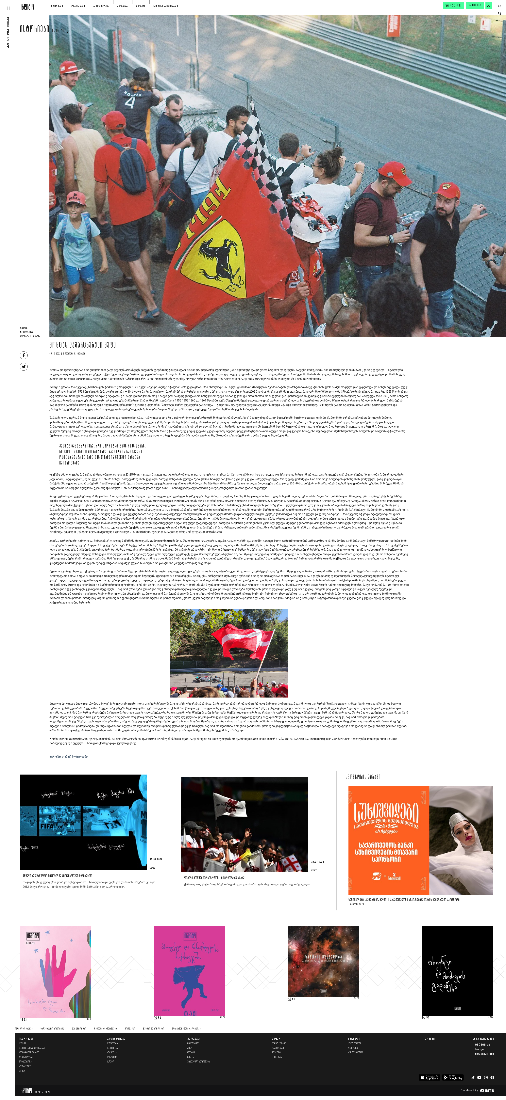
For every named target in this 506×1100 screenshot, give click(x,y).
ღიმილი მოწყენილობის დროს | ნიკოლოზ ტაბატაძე (214, 878)
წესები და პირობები (153, 1028)
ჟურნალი (354, 1039)
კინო (190, 1048)
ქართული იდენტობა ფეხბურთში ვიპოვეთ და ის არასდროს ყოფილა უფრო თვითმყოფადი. (247, 884)
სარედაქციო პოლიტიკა (52, 1028)
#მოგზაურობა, (26, 332)
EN (499, 6)
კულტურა (122, 6)
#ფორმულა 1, (25, 336)
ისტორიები (56, 6)
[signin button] (488, 5)
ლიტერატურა (193, 1043)
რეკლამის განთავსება (105, 1028)
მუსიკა (190, 1057)
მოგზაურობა (25, 1061)
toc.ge (479, 1049)
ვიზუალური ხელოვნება (198, 1061)
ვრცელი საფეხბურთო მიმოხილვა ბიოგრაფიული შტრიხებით (58, 875)
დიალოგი (276, 1052)
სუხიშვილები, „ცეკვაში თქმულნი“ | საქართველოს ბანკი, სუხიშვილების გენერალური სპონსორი (404, 900)
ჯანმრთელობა (26, 1057)
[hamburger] (10, 5)
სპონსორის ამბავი (363, 777)
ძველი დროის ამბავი (29, 1052)
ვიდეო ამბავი (279, 1043)
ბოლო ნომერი (355, 1043)
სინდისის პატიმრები (165, 6)
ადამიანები (78, 6)
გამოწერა (475, 5)
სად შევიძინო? (355, 1052)
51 (293, 999)
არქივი (430, 1039)
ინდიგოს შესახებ (24, 1028)
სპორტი (58, 31)
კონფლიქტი (112, 1057)
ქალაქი (140, 6)
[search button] (499, 13)
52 (159, 1017)
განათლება (112, 1043)
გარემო (110, 1061)
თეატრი (191, 1052)
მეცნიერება (113, 1048)
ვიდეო (276, 1039)
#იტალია (36, 336)
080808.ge (482, 1044)
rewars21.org (484, 1053)
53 (25, 1019)
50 (427, 1017)
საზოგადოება (101, 6)
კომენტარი (277, 1057)
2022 (490, 1017)
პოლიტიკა (112, 1052)
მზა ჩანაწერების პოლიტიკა (186, 1028)
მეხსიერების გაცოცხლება (32, 1048)
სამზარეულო (25, 1066)
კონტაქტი (130, 1028)
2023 (88, 1019)
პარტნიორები (79, 1028)
